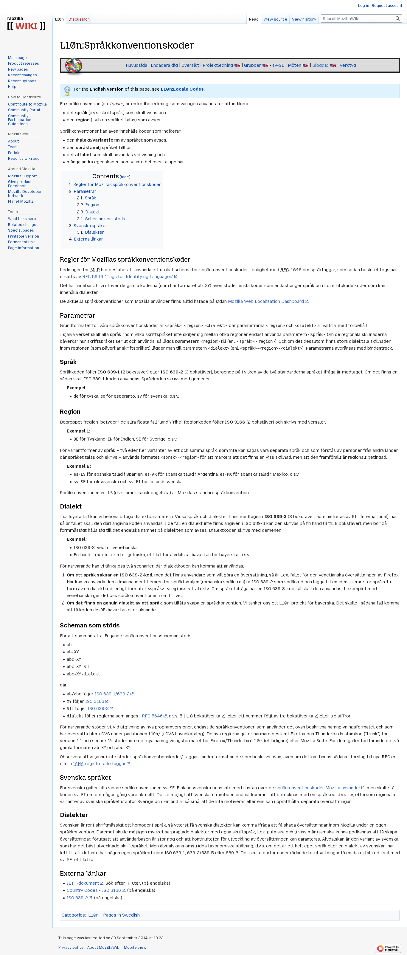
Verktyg (348, 65)
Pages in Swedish (121, 915)
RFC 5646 (152, 716)
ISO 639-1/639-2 (112, 694)
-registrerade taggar (99, 763)
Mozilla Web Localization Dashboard (266, 301)
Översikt (190, 65)
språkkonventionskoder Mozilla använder (318, 787)
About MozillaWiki (103, 947)
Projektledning (218, 65)
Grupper (252, 65)
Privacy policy (71, 947)
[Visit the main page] (26, 24)
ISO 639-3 (98, 708)
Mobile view (135, 947)
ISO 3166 (94, 701)
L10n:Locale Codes (182, 89)
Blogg (318, 65)
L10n (93, 915)
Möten (294, 65)
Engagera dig (164, 65)
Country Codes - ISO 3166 (94, 890)
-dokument (83, 883)
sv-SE (278, 65)
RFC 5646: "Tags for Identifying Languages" (127, 276)
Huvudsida (136, 65)
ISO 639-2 (77, 897)
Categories (73, 915)
